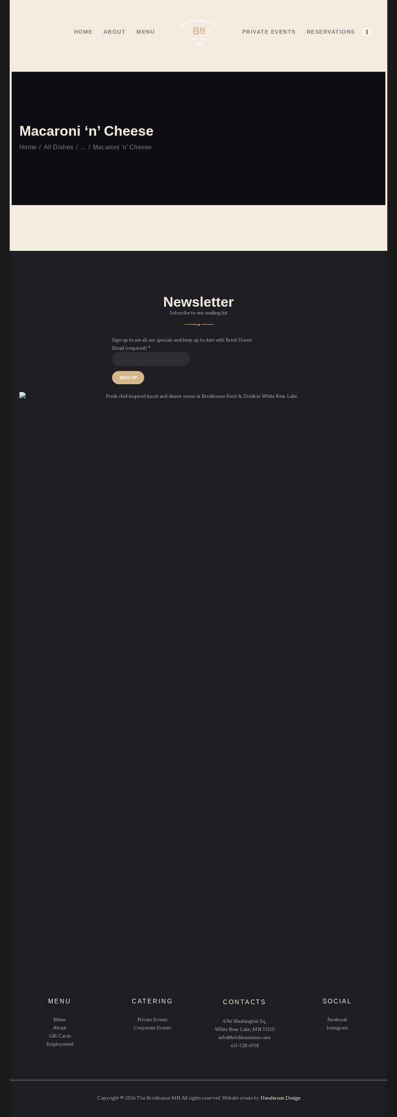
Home (27, 147)
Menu (60, 1019)
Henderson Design (280, 1098)
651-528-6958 (245, 1045)
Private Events (152, 1019)
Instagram (337, 1028)
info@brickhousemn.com (245, 1037)
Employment (60, 1044)
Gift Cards (60, 1036)
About (59, 1028)
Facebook (337, 1019)
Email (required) (131, 348)
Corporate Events (152, 1028)
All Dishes (58, 147)
